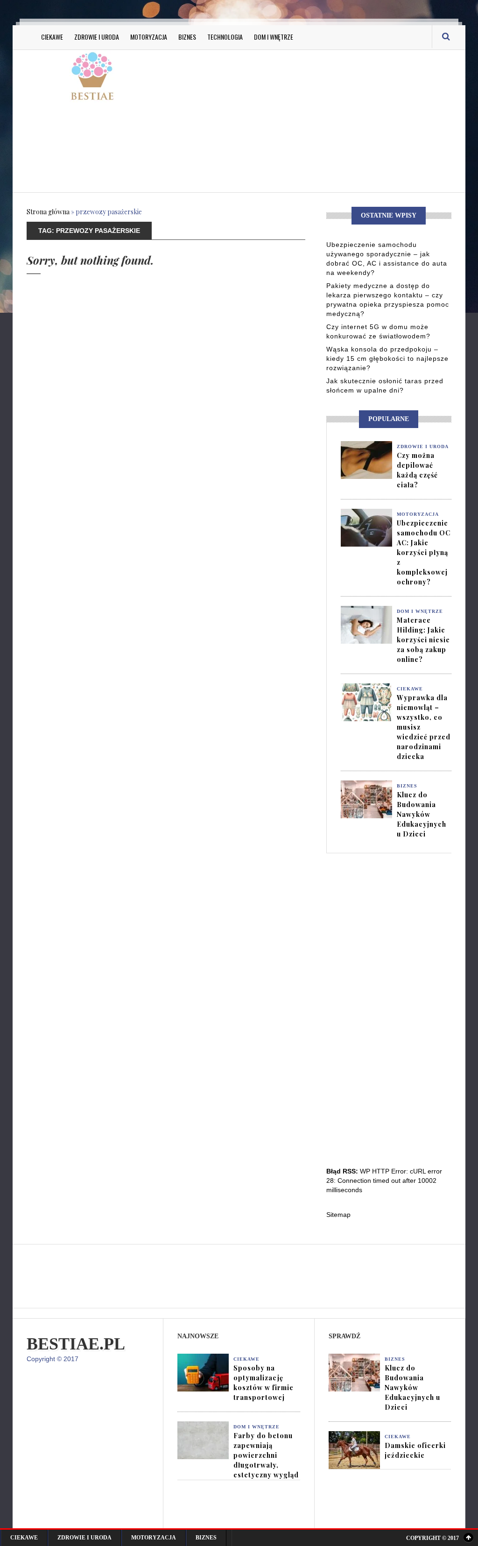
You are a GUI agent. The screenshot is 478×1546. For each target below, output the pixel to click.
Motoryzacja (148, 37)
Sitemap (338, 1214)
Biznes (187, 37)
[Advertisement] (325, 120)
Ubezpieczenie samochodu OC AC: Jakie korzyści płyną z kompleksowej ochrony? (423, 552)
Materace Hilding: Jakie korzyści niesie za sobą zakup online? (423, 640)
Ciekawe (52, 37)
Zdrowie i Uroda (96, 37)
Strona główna (48, 211)
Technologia (225, 37)
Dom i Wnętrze (273, 37)
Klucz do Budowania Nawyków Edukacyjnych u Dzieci (421, 814)
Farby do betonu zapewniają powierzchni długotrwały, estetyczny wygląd (266, 1455)
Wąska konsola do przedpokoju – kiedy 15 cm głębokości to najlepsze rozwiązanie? (387, 358)
